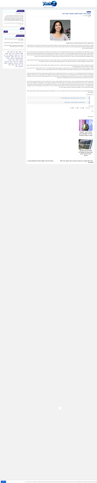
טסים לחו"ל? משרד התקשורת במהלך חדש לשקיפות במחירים (73, 98)
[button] (2, 8)
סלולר (19, 64)
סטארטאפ (5, 63)
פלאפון (10, 64)
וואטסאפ (12, 56)
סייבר (22, 64)
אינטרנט (10, 53)
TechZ (83, 15)
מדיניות (26, 481)
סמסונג (16, 64)
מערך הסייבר (16, 63)
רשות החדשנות (21, 66)
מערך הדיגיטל (21, 63)
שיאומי (16, 66)
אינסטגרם (6, 53)
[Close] (95, 480)
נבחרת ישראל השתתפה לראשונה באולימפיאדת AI (13, 42)
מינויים (11, 61)
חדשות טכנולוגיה (7, 56)
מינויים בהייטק (7, 61)
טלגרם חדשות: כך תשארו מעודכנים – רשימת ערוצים (75, 102)
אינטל (13, 53)
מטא (17, 61)
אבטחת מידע (17, 53)
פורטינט (13, 64)
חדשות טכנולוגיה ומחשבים (19, 58)
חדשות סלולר (12, 58)
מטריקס (14, 61)
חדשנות (8, 58)
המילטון (16, 56)
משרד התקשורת (10, 63)
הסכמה (3, 481)
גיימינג (22, 56)
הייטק (19, 56)
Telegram (21, 53)
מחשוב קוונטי (21, 61)
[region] (48, 481)
